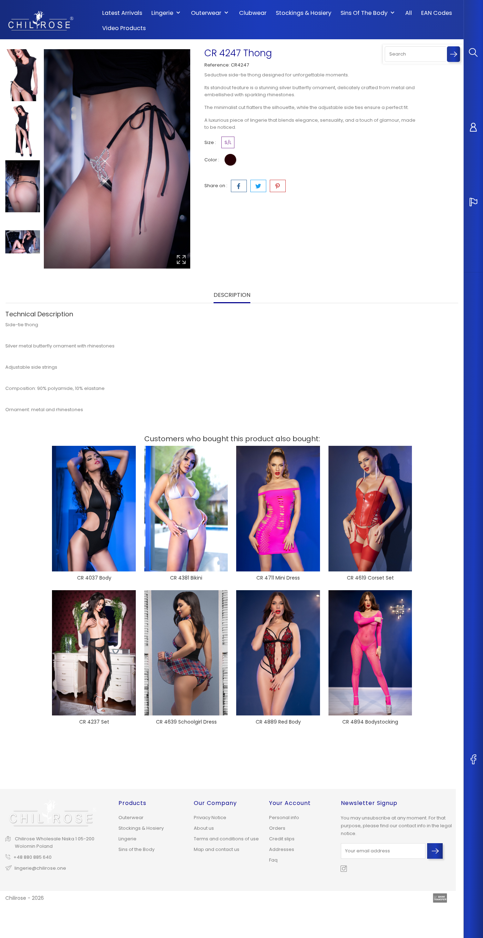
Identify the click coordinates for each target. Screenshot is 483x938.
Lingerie (166, 13)
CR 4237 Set (94, 721)
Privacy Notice (210, 817)
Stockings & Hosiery (303, 13)
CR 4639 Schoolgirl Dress (186, 721)
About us (204, 828)
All (408, 13)
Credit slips (282, 838)
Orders (277, 828)
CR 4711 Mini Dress (278, 577)
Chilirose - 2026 (24, 898)
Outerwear (210, 13)
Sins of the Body (368, 13)
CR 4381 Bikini (186, 577)
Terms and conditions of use (226, 838)
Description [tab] (232, 295)
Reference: (217, 65)
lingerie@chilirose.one (40, 868)
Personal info (284, 817)
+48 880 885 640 (32, 857)
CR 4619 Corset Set (370, 577)
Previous (22, 43)
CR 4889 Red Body (278, 721)
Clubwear (253, 13)
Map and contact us (216, 849)
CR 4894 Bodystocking (370, 721)
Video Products (124, 28)
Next (22, 271)
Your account (290, 803)
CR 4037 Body (94, 577)
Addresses (281, 849)
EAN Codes (436, 13)
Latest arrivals (122, 13)
